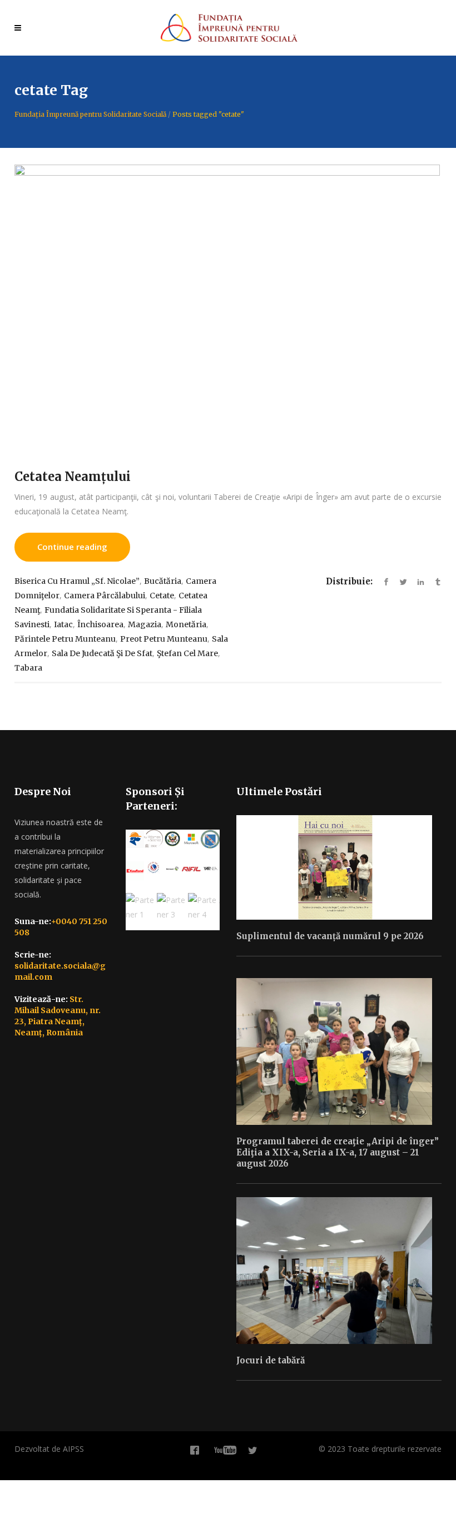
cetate (162, 596)
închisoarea (100, 624)
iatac (63, 624)
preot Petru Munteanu (163, 639)
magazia (144, 624)
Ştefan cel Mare (187, 653)
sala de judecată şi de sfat (102, 653)
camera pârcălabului (104, 596)
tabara (28, 668)
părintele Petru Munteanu (65, 639)
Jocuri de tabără (270, 1360)
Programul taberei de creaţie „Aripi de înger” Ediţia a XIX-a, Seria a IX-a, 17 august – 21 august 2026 (337, 1152)
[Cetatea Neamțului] (228, 306)
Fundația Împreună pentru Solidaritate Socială (90, 114)
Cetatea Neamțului (72, 476)
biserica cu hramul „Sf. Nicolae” (77, 581)
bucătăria (162, 581)
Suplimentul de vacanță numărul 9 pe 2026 (330, 936)
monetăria (186, 624)
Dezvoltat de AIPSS (49, 1448)
